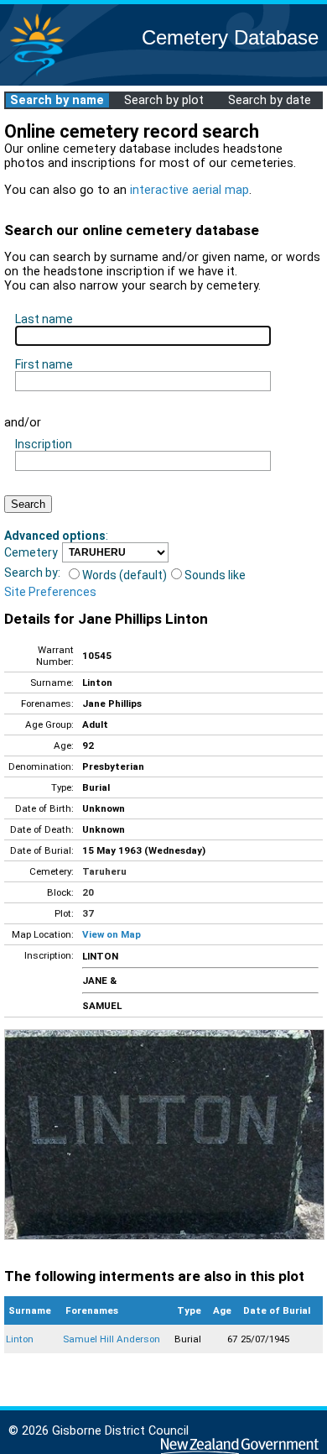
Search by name (57, 100)
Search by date (269, 100)
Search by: (32, 572)
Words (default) (124, 575)
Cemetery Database (230, 37)
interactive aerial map (189, 190)
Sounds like (215, 575)
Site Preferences (50, 592)
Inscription (43, 444)
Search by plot (164, 100)
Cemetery (31, 552)
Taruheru (104, 871)
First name (44, 364)
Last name (44, 319)
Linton (20, 1339)
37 (88, 913)
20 (88, 892)
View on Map (111, 934)
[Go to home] (36, 75)
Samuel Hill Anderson (111, 1339)
